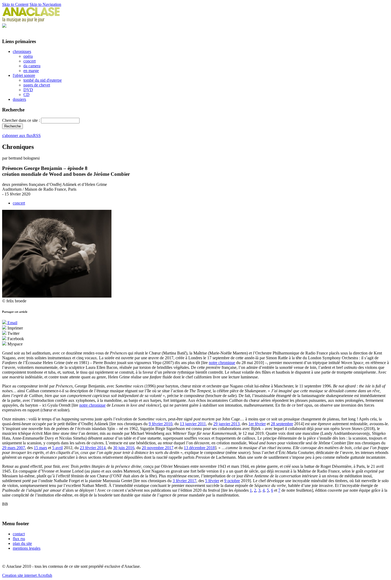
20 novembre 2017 (157, 447)
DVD (28, 89)
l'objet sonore (24, 75)
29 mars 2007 (13, 447)
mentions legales (26, 548)
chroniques (22, 51)
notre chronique (222, 362)
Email (11, 322)
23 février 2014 (93, 447)
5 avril (57, 447)
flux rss (19, 538)
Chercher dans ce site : (21, 120)
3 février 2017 (184, 480)
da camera (31, 66)
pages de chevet (36, 85)
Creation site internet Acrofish (27, 575)
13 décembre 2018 (199, 447)
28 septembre (282, 424)
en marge (31, 70)
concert (29, 61)
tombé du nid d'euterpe (42, 80)
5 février (212, 480)
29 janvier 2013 (226, 424)
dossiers (19, 99)
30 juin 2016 (123, 447)
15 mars (40, 447)
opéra (28, 56)
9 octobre (232, 480)
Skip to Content (15, 4)
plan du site (22, 543)
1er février (257, 424)
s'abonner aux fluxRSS (21, 135)
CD (26, 94)
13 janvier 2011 (193, 424)
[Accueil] (31, 21)
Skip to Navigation (45, 4)
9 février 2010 (160, 424)
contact (19, 534)
